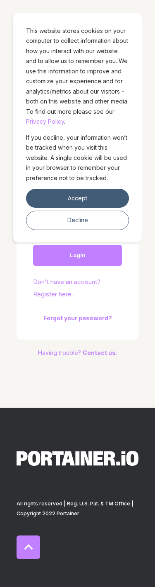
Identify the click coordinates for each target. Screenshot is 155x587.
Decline (77, 219)
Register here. (53, 294)
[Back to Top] (28, 547)
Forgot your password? (77, 318)
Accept (77, 198)
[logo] (77, 458)
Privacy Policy (45, 121)
